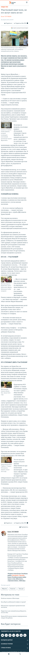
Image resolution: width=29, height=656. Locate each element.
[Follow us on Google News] (21, 635)
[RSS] (24, 635)
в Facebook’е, (15, 575)
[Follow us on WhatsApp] (17, 635)
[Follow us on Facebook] (10, 635)
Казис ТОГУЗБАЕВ (6, 16)
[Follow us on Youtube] (2, 635)
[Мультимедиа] (8, 654)
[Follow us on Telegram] (13, 635)
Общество (4, 7)
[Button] (8, 23)
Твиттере (21, 575)
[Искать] (20, 654)
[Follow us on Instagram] (6, 635)
